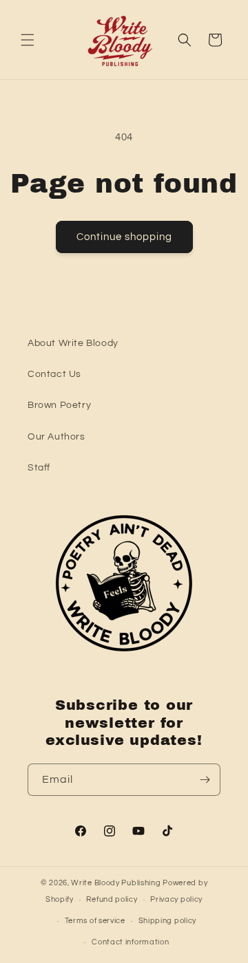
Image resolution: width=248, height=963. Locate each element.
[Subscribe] (204, 780)
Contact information (130, 942)
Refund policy (111, 899)
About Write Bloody (73, 343)
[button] (27, 40)
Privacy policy (176, 899)
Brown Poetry (59, 405)
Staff (39, 468)
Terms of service (95, 920)
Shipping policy (167, 920)
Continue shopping (124, 237)
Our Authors (56, 437)
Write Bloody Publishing (116, 883)
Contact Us (54, 374)
